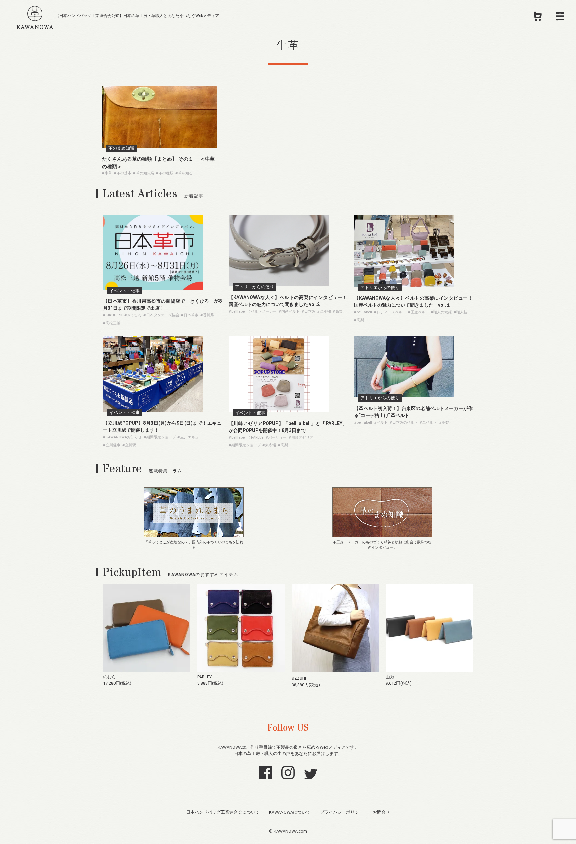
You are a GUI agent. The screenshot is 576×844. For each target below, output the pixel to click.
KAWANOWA (35, 16)
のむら (109, 676)
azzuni (299, 678)
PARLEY (204, 676)
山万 (390, 676)
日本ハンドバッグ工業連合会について (223, 812)
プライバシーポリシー (341, 812)
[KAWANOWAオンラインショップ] (537, 18)
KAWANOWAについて (289, 812)
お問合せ (381, 812)
